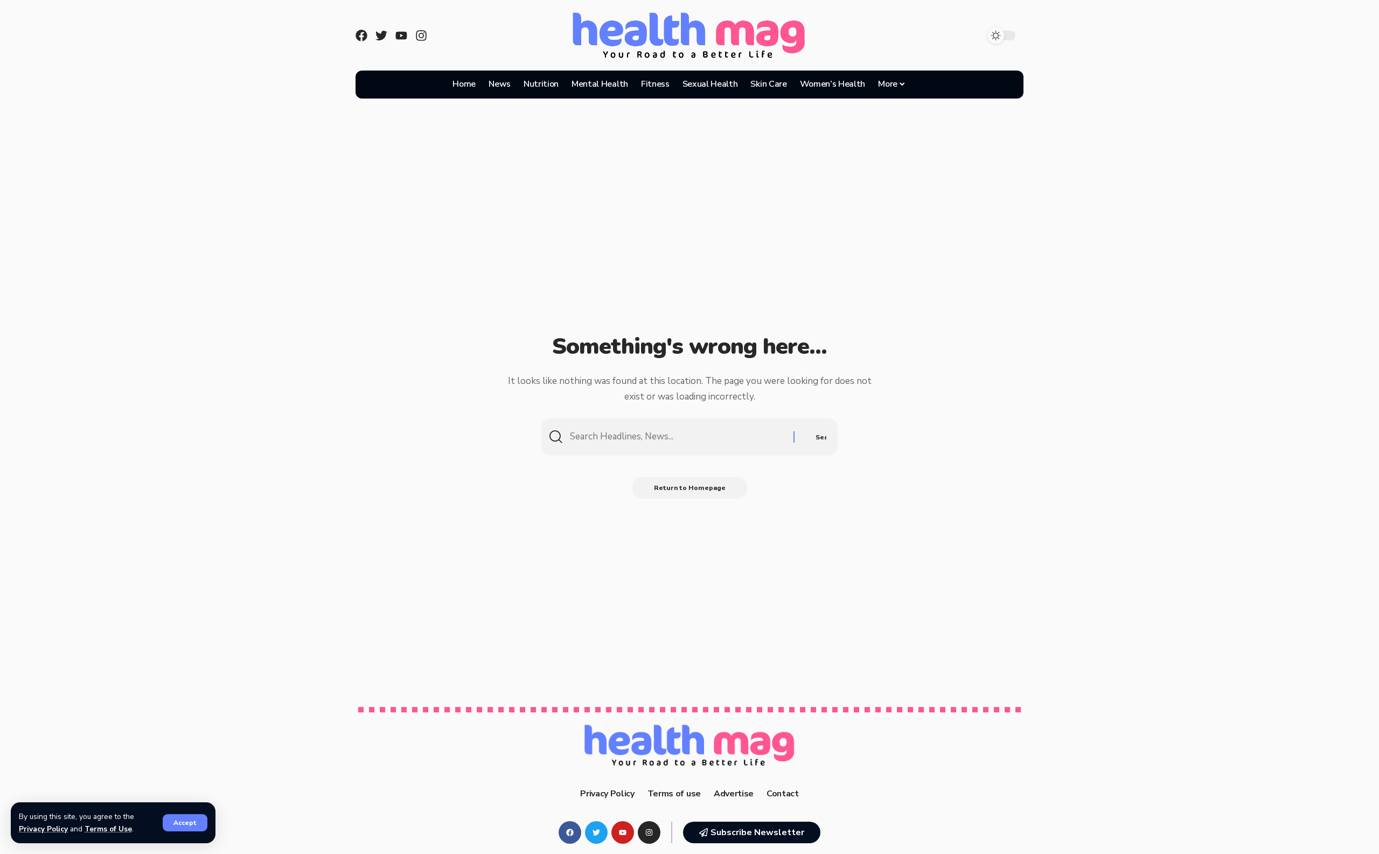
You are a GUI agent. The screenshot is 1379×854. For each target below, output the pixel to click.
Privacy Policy (43, 829)
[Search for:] (677, 437)
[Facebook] (361, 35)
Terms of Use (108, 829)
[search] (925, 85)
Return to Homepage (690, 488)
